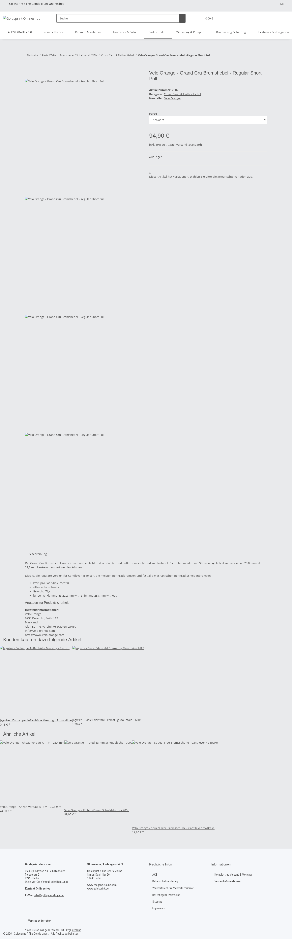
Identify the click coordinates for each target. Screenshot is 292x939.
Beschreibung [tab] (37, 554)
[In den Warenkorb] (28, 68)
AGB (155, 874)
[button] (198, 18)
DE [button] (282, 4)
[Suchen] (182, 18)
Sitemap (157, 901)
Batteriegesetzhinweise (166, 895)
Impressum (158, 908)
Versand (182, 144)
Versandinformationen (228, 881)
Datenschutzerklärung (165, 881)
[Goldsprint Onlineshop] (22, 18)
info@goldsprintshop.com (49, 895)
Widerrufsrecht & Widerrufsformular (172, 888)
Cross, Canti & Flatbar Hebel (182, 94)
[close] (28, 74)
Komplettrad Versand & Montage (233, 874)
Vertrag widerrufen (39, 920)
